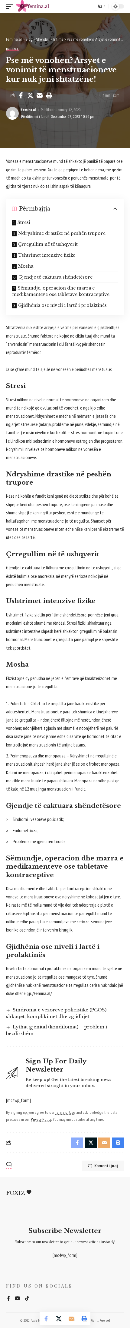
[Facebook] (8, 1298)
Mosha (25, 266)
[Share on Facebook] (21, 95)
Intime (12, 49)
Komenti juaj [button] (106, 1165)
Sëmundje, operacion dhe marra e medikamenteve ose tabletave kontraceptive (60, 291)
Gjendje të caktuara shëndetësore (55, 277)
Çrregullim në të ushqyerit (48, 244)
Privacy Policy (41, 1119)
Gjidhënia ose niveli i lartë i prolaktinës (62, 305)
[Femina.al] (39, 6)
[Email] (39, 95)
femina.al (28, 110)
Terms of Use (65, 1112)
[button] (11, 6)
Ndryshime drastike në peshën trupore (62, 233)
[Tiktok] (27, 1298)
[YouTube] (17, 1298)
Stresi (24, 222)
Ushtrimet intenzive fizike (46, 255)
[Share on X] (30, 95)
